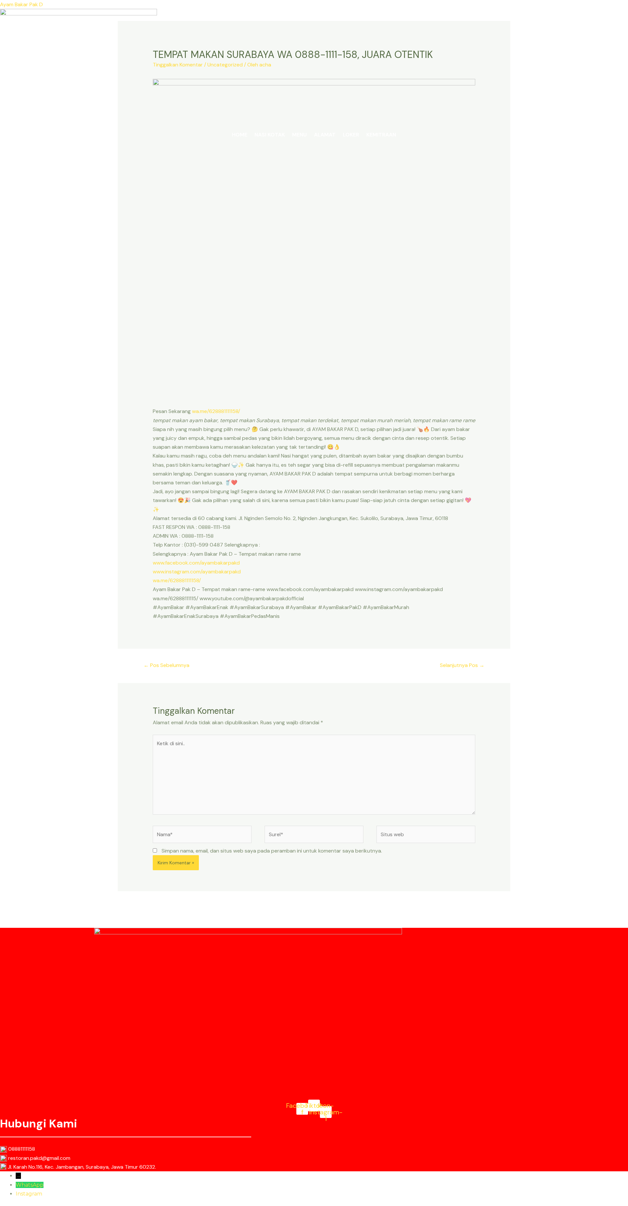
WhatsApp (30, 1185)
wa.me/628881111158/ (216, 411)
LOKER (351, 134)
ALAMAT (325, 134)
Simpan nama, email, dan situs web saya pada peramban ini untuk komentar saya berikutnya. (272, 850)
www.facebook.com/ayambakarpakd (196, 562)
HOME (239, 134)
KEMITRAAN (381, 134)
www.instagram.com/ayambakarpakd (197, 571)
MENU (299, 134)
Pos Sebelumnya (166, 665)
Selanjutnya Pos (462, 665)
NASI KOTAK (269, 134)
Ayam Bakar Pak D (21, 4)
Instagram (29, 1194)
